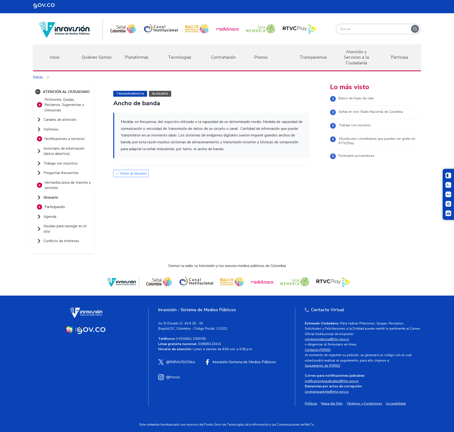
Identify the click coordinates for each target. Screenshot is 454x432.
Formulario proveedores (356, 155)
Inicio (55, 57)
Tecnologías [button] (179, 57)
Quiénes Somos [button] (97, 57)
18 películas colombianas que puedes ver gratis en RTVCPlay (377, 141)
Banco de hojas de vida (356, 98)
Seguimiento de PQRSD (322, 365)
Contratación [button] (223, 57)
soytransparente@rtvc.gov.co (327, 391)
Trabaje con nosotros (355, 125)
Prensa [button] (260, 57)
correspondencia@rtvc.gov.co (327, 339)
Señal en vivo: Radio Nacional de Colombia (371, 111)
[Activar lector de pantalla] (448, 204)
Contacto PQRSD (318, 350)
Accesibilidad (396, 403)
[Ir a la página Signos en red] (448, 213)
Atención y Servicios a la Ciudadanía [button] (356, 57)
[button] (37, 91)
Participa (399, 57)
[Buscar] (415, 29)
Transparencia (313, 57)
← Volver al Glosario (131, 173)
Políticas (311, 403)
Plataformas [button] (136, 57)
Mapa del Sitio (332, 403)
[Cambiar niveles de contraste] (448, 175)
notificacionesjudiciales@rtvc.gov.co (332, 381)
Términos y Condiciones (364, 403)
